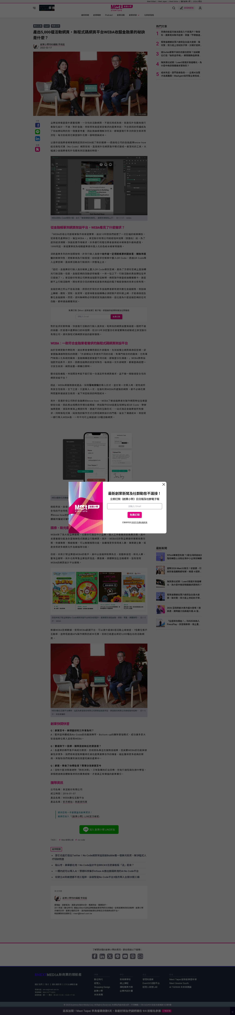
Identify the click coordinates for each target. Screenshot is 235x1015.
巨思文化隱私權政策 (139, 522)
